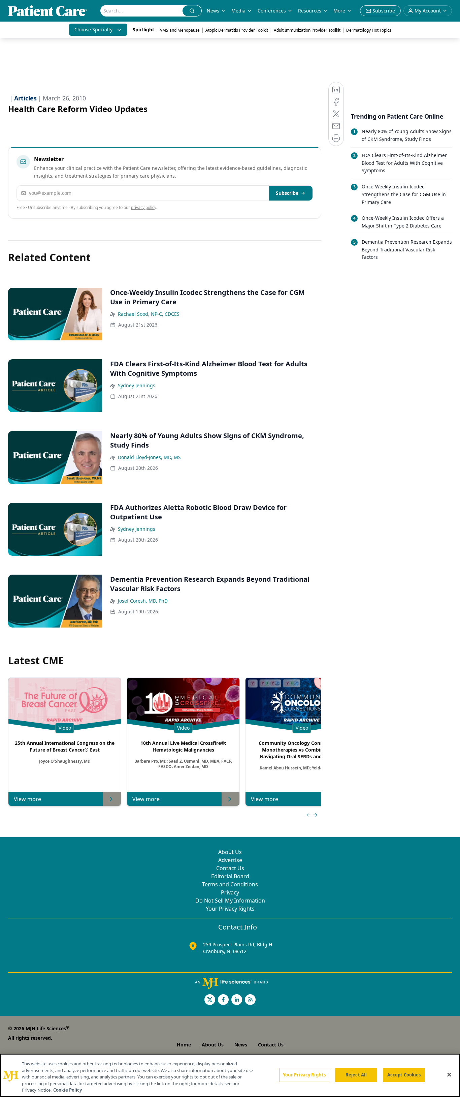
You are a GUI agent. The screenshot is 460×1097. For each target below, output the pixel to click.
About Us (230, 852)
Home (184, 1044)
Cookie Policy (67, 1090)
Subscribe (287, 193)
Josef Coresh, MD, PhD (143, 601)
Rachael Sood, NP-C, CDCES (148, 314)
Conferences (272, 10)
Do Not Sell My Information (230, 900)
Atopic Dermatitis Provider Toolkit (236, 30)
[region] (230, 1075)
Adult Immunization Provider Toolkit (307, 30)
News (213, 10)
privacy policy (143, 207)
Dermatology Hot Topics (368, 30)
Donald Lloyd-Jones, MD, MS (149, 457)
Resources (309, 10)
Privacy (230, 892)
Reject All (356, 1075)
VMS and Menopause (180, 30)
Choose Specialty (93, 29)
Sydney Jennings (136, 385)
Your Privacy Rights (230, 908)
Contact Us (230, 868)
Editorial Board (230, 876)
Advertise (230, 860)
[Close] (449, 1074)
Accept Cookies (404, 1075)
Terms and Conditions (230, 884)
